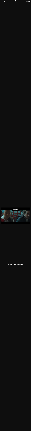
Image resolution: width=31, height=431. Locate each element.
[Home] (15, 2)
